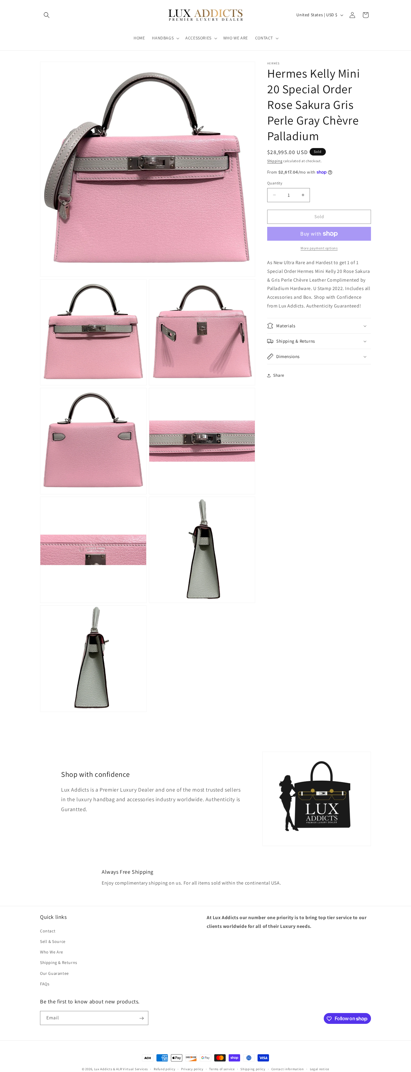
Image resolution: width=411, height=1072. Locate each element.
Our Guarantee (54, 973)
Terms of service (221, 1069)
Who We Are (51, 951)
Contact (47, 930)
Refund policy (164, 1069)
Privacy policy (192, 1069)
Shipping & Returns (58, 962)
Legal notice (319, 1069)
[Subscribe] (141, 1018)
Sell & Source (53, 941)
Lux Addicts (103, 1069)
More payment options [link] (319, 248)
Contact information (287, 1069)
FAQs (44, 983)
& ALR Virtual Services (130, 1069)
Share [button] (278, 375)
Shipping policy (252, 1069)
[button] (46, 15)
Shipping (275, 161)
